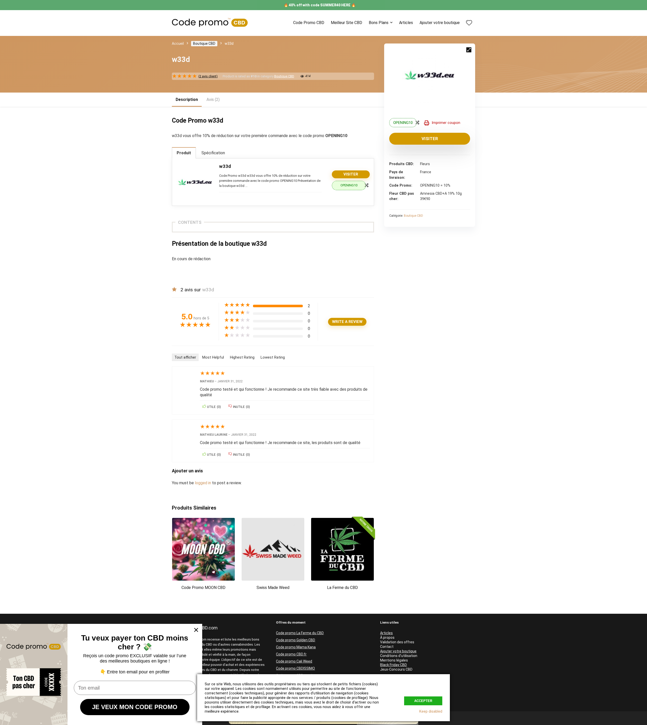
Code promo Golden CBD (295, 640)
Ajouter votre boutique (440, 22)
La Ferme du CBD (342, 587)
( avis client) (208, 76)
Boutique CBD (204, 43)
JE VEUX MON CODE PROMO (134, 707)
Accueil (178, 43)
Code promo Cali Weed (294, 661)
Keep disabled (430, 711)
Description (187, 99)
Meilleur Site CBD (346, 22)
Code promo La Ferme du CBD (300, 633)
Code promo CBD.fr (291, 654)
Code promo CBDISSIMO (295, 668)
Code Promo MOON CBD (203, 587)
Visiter (430, 138)
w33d (225, 166)
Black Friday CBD (393, 665)
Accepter (423, 701)
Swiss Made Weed (273, 587)
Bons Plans (378, 22)
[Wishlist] (469, 23)
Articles (406, 22)
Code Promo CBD (308, 22)
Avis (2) (213, 99)
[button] (468, 49)
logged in (203, 482)
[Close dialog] (196, 630)
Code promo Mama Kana (296, 647)
